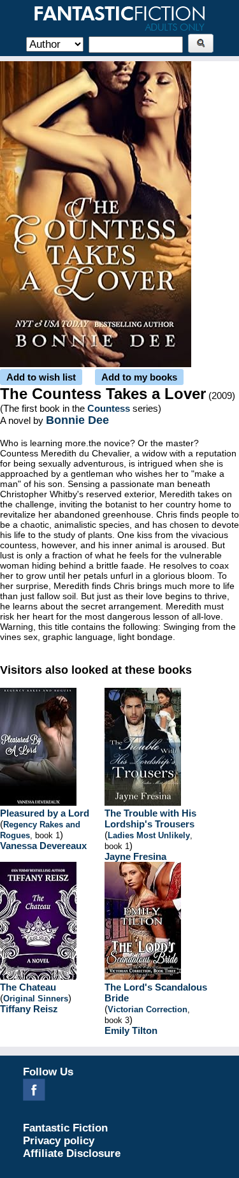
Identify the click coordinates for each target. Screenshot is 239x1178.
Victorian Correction (147, 1009)
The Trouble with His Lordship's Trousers (150, 818)
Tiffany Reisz (29, 1008)
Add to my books (139, 377)
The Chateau (28, 987)
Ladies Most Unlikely (149, 835)
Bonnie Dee (77, 420)
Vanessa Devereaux (43, 845)
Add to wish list (41, 377)
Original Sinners (35, 998)
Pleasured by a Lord (44, 813)
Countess (108, 408)
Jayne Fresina (135, 856)
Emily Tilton (131, 1030)
